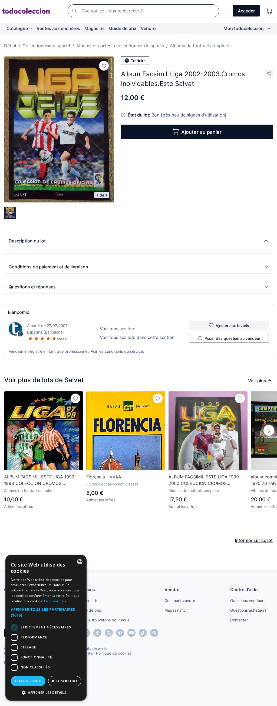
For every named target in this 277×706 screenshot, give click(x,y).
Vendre (148, 28)
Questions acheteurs (248, 610)
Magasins (94, 28)
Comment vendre (179, 600)
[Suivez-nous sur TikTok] (143, 633)
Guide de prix (122, 28)
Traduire (138, 60)
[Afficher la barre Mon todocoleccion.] (269, 28)
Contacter (239, 620)
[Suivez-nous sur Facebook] (97, 633)
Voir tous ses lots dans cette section (137, 337)
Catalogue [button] (17, 28)
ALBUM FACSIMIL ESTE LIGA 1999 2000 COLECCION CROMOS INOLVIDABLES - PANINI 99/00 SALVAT (204, 480)
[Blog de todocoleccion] (154, 633)
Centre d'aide (244, 589)
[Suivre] (104, 66)
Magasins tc (175, 610)
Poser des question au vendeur (232, 338)
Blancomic (18, 312)
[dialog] (46, 628)
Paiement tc (87, 600)
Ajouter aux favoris (232, 325)
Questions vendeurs (247, 600)
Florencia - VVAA (103, 476)
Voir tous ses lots (117, 328)
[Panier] (269, 10)
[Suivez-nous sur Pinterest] (120, 633)
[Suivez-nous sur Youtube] (131, 633)
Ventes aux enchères (58, 28)
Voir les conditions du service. (117, 351)
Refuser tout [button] (64, 681)
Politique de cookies (113, 653)
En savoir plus (55, 601)
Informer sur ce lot (254, 540)
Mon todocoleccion (243, 28)
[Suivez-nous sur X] (109, 633)
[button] (138, 241)
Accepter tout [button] (28, 681)
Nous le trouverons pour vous (103, 620)
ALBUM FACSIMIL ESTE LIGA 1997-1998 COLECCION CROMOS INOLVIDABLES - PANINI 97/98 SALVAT (40, 480)
